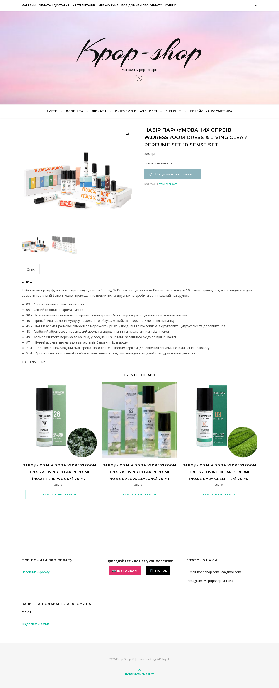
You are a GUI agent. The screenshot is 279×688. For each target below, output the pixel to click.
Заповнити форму (36, 572)
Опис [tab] (31, 269)
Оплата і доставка (54, 5)
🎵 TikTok (158, 571)
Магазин (29, 5)
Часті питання (84, 5)
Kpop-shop (139, 50)
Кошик (170, 5)
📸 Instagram (125, 571)
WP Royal (163, 659)
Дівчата (99, 111)
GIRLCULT (173, 111)
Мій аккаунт (108, 5)
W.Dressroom (168, 184)
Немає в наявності (60, 494)
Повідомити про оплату (141, 5)
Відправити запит (35, 624)
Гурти (52, 111)
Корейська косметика (211, 111)
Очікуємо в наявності (136, 111)
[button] (127, 134)
